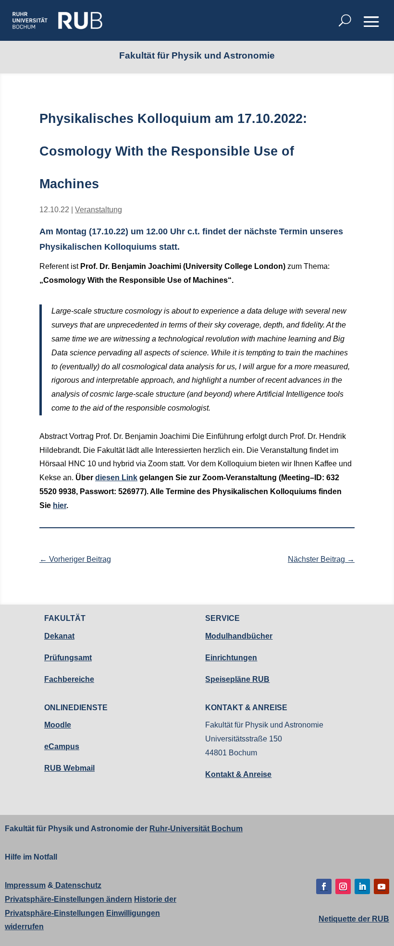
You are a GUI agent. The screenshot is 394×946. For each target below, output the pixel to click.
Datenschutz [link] (77, 885)
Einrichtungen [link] (231, 658)
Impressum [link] (25, 885)
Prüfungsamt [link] (68, 658)
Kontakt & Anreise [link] (238, 774)
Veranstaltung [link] (98, 210)
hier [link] (59, 505)
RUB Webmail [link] (69, 768)
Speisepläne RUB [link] (237, 679)
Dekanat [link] (59, 636)
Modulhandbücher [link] (238, 636)
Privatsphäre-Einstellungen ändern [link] (68, 899)
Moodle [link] (57, 725)
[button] (371, 21)
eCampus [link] (61, 746)
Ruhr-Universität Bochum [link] (196, 829)
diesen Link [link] (116, 477)
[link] (57, 20)
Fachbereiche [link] (69, 679)
